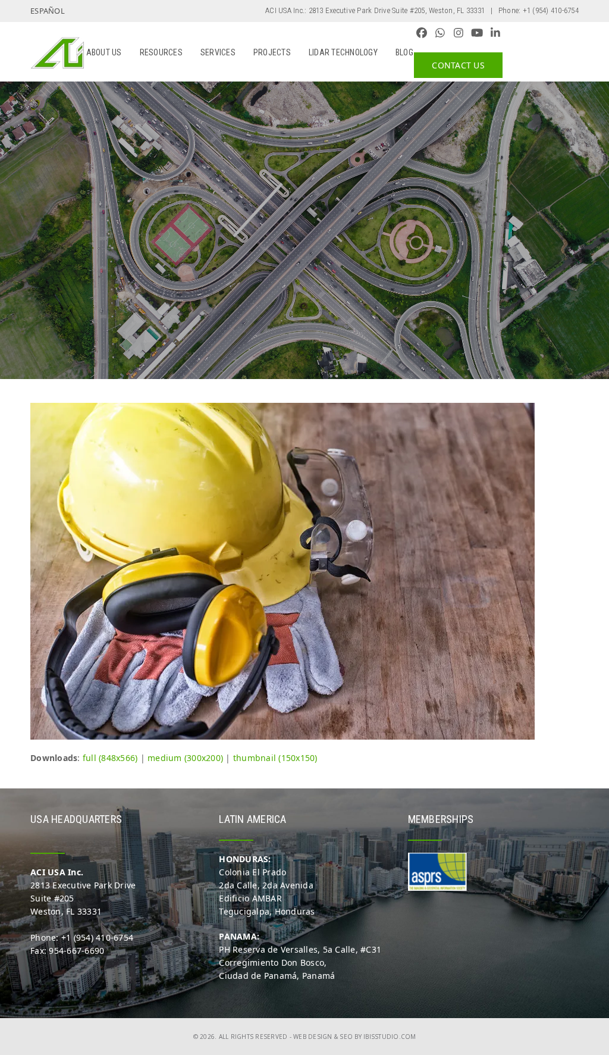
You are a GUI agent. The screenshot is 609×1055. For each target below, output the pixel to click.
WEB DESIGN (312, 1036)
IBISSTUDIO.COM (389, 1036)
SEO (346, 1036)
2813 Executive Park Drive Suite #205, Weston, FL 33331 (397, 10)
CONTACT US (458, 65)
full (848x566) (110, 757)
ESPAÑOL (47, 10)
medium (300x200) (185, 757)
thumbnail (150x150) (275, 757)
